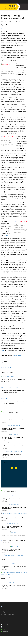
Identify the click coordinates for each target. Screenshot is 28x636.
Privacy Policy (5, 624)
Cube (7, 235)
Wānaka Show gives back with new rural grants (12, 577)
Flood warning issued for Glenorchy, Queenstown (12, 455)
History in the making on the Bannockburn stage (13, 558)
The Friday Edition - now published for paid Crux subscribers (14, 508)
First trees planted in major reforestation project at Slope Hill (13, 586)
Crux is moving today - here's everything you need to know (14, 446)
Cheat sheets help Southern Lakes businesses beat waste (11, 550)
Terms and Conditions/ (8, 627)
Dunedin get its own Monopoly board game (14, 535)
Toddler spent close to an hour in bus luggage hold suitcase (12, 499)
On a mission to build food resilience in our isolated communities (13, 567)
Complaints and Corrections (9, 629)
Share (6, 24)
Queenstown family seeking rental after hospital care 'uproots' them (13, 420)
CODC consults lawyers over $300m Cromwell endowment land (12, 527)
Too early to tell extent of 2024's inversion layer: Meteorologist (14, 429)
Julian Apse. (17, 355)
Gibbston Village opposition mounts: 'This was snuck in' (13, 518)
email (2, 350)
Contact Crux (5, 631)
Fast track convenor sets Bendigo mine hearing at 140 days (12, 438)
